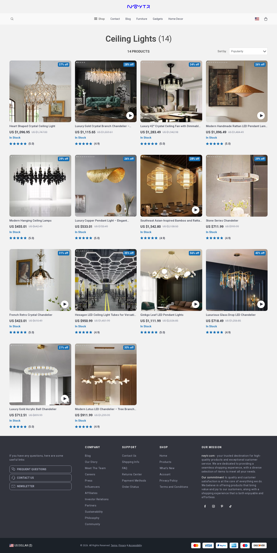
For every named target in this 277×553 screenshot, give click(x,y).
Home (163, 455)
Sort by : (222, 51)
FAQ (124, 468)
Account (165, 474)
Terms (114, 545)
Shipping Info (130, 461)
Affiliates (91, 493)
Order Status (130, 486)
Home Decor (175, 18)
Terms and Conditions (174, 486)
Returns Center (132, 474)
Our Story (91, 461)
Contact (115, 18)
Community (92, 524)
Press (89, 480)
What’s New (167, 468)
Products (165, 461)
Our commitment (213, 477)
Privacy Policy (169, 480)
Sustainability (94, 511)
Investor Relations (97, 499)
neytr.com (208, 455)
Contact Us (129, 455)
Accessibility (135, 545)
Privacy (122, 545)
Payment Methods (134, 480)
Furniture (141, 18)
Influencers (92, 486)
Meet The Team (95, 468)
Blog (128, 18)
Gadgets (158, 18)
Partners (90, 505)
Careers (90, 474)
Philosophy (92, 517)
